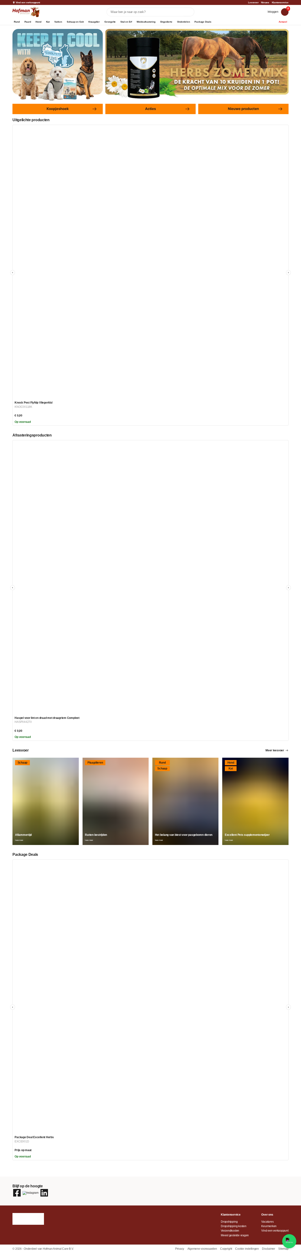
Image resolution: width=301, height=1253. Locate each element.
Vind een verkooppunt (28, 2)
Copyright (226, 1248)
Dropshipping (229, 1221)
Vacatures (267, 1221)
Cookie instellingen (247, 1248)
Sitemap (283, 1248)
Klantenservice (280, 2)
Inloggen (273, 11)
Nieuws (265, 2)
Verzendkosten (230, 1230)
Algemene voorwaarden (202, 1248)
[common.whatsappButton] (289, 1241)
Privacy (180, 1248)
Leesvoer (253, 2)
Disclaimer (269, 1248)
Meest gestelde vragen (235, 1235)
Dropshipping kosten (233, 1226)
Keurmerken (269, 1226)
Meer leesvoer (274, 750)
